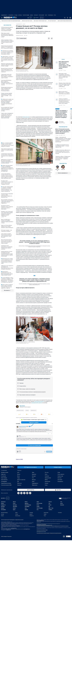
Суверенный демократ (22, 426)
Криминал (34, 474)
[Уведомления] (67, 17)
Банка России (26, 117)
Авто (18, 472)
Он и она (46, 472)
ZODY (46, 15)
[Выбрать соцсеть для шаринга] (52, 38)
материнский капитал (37, 402)
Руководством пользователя (41, 524)
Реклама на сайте (4, 472)
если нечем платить (39, 401)
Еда (18, 481)
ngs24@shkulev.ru (14, 528)
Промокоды (50, 15)
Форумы (20, 15)
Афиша (31, 15)
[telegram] (18, 493)
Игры (55, 15)
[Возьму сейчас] (18, 386)
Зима (33, 472)
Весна (18, 476)
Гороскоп (36, 15)
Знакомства (11, 15)
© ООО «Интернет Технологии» (6, 536)
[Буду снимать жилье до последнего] (18, 395)
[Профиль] (70, 17)
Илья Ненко (22, 405)
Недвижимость (4, 15)
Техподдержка (4, 481)
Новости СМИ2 (19, 459)
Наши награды (4, 477)
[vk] (21, 493)
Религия (46, 483)
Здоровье (19, 485)
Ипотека (27, 410)
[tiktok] (30, 493)
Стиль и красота (61, 474)
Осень (46, 474)
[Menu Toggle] (1, 17)
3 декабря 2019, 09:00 (19, 35)
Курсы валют (41, 15)
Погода (15, 15)
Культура (34, 476)
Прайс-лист (3, 474)
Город (18, 477)
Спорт (59, 472)
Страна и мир (60, 476)
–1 (51, 442)
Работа (46, 479)
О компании (3, 476)
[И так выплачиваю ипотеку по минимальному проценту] (18, 392)
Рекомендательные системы (41, 531)
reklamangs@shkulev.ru (40, 520)
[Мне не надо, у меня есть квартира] (18, 389)
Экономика (60, 479)
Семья (46, 485)
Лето (33, 477)
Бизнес (18, 474)
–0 (51, 433)
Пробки (36, 17)
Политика (47, 476)
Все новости (7, 25)
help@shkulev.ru (8, 529)
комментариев (22, 38)
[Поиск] (64, 17)
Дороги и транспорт (21, 479)
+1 (48, 433)
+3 (48, 442)
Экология (59, 477)
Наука (33, 481)
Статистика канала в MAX (6, 485)
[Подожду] (18, 383)
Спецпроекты (60, 481)
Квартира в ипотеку (20, 410)
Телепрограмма (26, 15)
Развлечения (47, 481)
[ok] (24, 493)
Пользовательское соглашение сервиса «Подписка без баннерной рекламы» (49, 533)
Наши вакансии (4, 479)
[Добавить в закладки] (49, 38)
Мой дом (34, 479)
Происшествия (48, 477)
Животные (19, 483)
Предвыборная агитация (6, 483)
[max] (27, 493)
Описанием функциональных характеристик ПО (44, 525)
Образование (34, 485)
